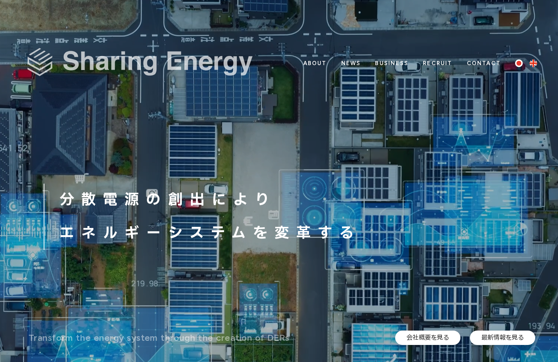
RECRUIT (437, 63)
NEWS (351, 63)
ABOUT (315, 63)
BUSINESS (391, 63)
